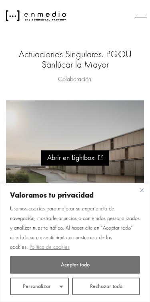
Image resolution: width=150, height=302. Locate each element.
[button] (139, 15)
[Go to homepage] (36, 15)
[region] (75, 242)
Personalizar (37, 286)
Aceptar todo (75, 264)
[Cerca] (141, 190)
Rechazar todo (106, 286)
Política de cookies (50, 247)
